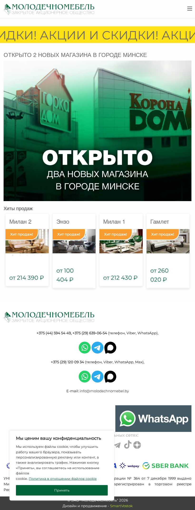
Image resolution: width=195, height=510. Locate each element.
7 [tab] (103, 248)
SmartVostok (121, 506)
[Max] (110, 347)
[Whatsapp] (85, 347)
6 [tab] (138, 242)
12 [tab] (138, 248)
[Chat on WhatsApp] (153, 418)
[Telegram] (97, 347)
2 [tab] (20, 255)
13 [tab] (121, 255)
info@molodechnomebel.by (104, 391)
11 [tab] (131, 248)
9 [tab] (117, 248)
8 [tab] (110, 248)
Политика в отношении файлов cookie (63, 479)
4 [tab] (34, 255)
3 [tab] (27, 255)
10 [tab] (124, 248)
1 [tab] (12, 255)
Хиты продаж (18, 208)
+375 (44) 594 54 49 (54, 333)
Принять (61, 490)
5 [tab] (41, 255)
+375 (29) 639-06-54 (90, 333)
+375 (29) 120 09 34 (67, 362)
